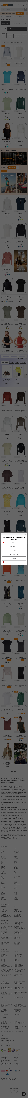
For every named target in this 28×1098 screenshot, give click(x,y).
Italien (14, 558)
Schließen (25, 534)
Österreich (14, 546)
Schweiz (14, 550)
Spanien (14, 562)
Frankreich (14, 554)
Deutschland (14, 542)
